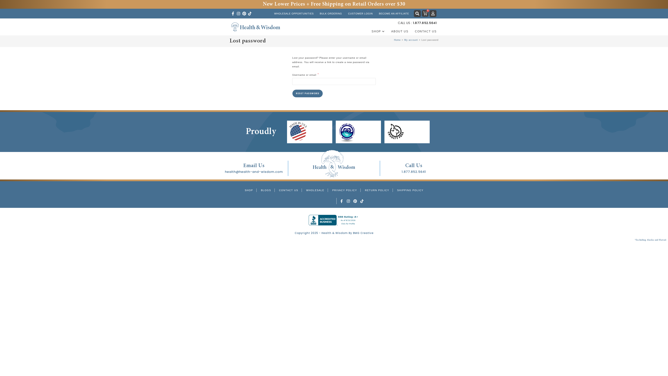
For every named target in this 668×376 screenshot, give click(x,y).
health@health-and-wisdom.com (254, 172)
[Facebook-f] (341, 201)
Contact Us (426, 31)
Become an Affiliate (394, 13)
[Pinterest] (355, 201)
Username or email (305, 74)
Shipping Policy (410, 190)
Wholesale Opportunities (294, 13)
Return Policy (377, 190)
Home (397, 40)
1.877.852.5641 (414, 172)
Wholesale (315, 190)
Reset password (307, 93)
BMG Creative (363, 233)
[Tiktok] (362, 201)
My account (411, 40)
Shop (377, 31)
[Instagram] (348, 201)
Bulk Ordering (331, 13)
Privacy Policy (344, 190)
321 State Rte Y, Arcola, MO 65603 (318, 201)
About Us (399, 31)
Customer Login (360, 13)
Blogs (266, 190)
